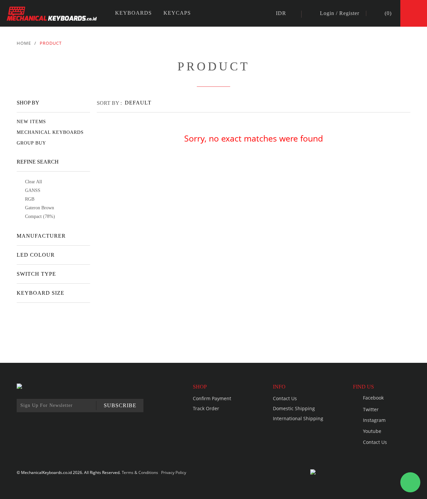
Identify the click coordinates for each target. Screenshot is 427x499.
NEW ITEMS (31, 121)
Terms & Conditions (140, 472)
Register (349, 13)
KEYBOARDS (133, 13)
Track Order (206, 408)
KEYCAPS (177, 13)
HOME (24, 43)
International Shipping (298, 418)
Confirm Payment (212, 398)
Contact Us (285, 398)
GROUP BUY (31, 143)
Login (327, 13)
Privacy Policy (173, 472)
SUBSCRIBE (120, 405)
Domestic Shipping (294, 408)
